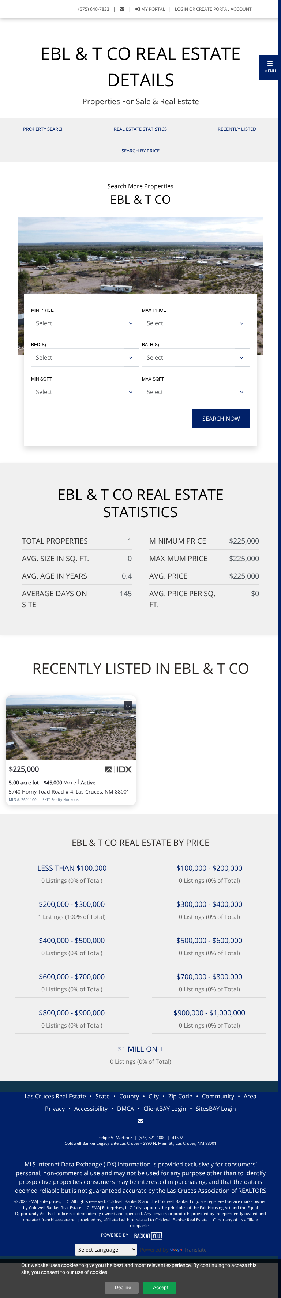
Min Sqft (41, 378)
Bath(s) (150, 344)
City (154, 1096)
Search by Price (140, 150)
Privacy (55, 1109)
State (102, 1096)
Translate (195, 1249)
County (129, 1096)
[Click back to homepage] (8, 8)
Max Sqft (153, 378)
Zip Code (180, 1096)
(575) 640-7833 (93, 9)
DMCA (125, 1109)
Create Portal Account (224, 9)
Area (250, 1096)
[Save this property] (128, 705)
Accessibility (91, 1109)
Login (181, 9)
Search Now (221, 419)
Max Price (154, 310)
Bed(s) (38, 344)
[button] (270, 67)
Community (218, 1096)
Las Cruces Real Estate (55, 1096)
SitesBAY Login (216, 1109)
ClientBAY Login (164, 1109)
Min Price (42, 310)
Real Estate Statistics (140, 129)
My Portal (152, 9)
